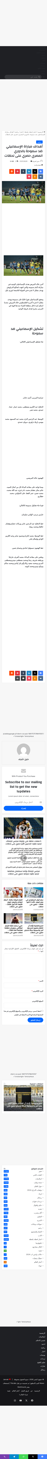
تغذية (40, 1209)
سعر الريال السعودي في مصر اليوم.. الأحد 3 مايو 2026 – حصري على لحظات (34, 903)
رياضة (43, 58)
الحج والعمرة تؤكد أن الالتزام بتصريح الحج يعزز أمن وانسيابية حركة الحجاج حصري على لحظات (33, 929)
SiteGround (21, 1387)
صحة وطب (38, 1182)
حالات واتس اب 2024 (34, 1254)
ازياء (40, 1194)
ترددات (42, 66)
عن (31, 1391)
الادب (40, 1235)
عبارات (43, 71)
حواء (40, 1266)
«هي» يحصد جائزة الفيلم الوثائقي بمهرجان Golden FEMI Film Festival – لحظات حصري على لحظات (13, 929)
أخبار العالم (38, 1262)
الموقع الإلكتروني (37, 1001)
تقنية (40, 1251)
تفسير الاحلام (41, 53)
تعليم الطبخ (41, 68)
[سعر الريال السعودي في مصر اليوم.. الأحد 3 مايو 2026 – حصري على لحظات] (33, 892)
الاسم (40, 981)
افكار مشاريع (37, 1247)
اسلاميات (42, 50)
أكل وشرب (38, 1213)
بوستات (42, 63)
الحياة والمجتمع (36, 1232)
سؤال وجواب (37, 1258)
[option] (23, 1098)
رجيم (40, 1228)
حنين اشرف (36, 161)
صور (40, 1171)
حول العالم (38, 1186)
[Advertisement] (23, 23)
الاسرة (39, 1220)
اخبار (43, 60)
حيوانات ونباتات (36, 1224)
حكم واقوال (38, 1205)
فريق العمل (25, 1391)
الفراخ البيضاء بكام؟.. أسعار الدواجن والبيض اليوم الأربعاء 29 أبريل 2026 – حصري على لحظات (13, 903)
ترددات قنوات (37, 1201)
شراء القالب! (23, 1395)
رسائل (43, 73)
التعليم (39, 1217)
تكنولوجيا (39, 1243)
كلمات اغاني (37, 1175)
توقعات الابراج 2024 (34, 1190)
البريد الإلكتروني (37, 991)
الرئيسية (42, 47)
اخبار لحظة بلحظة (30, 132)
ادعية (43, 55)
